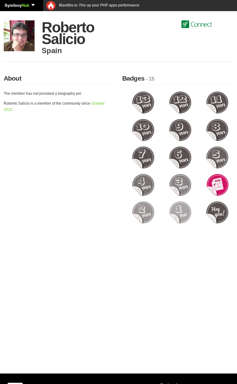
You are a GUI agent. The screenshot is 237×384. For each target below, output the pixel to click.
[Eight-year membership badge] (217, 130)
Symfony (17, 5)
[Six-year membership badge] (180, 157)
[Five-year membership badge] (217, 157)
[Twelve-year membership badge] (180, 102)
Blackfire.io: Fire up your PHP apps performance (98, 5)
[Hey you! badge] (217, 212)
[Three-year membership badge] (180, 185)
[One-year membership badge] (180, 212)
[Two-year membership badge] (143, 212)
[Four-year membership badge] (143, 185)
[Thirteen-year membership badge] (143, 102)
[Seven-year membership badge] (143, 157)
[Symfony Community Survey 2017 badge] (217, 185)
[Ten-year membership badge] (143, 130)
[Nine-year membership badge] (180, 130)
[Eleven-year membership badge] (217, 102)
